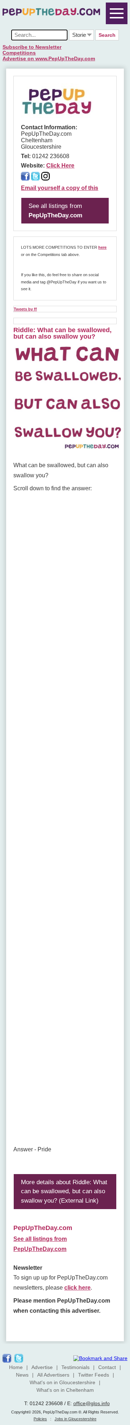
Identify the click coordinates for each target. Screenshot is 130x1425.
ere (104, 247)
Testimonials (75, 1367)
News (22, 1375)
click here (77, 1288)
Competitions (19, 53)
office (79, 1403)
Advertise (42, 1367)
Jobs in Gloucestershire (75, 1419)
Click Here (60, 165)
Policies (40, 1419)
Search (107, 35)
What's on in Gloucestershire (62, 1382)
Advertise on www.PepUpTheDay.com (49, 58)
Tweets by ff (25, 309)
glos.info (100, 1403)
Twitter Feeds (93, 1375)
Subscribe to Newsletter (32, 47)
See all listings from (55, 211)
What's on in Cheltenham (65, 1390)
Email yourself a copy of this (59, 188)
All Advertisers (53, 1375)
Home (16, 1367)
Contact (107, 1367)
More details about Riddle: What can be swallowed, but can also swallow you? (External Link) (64, 1191)
